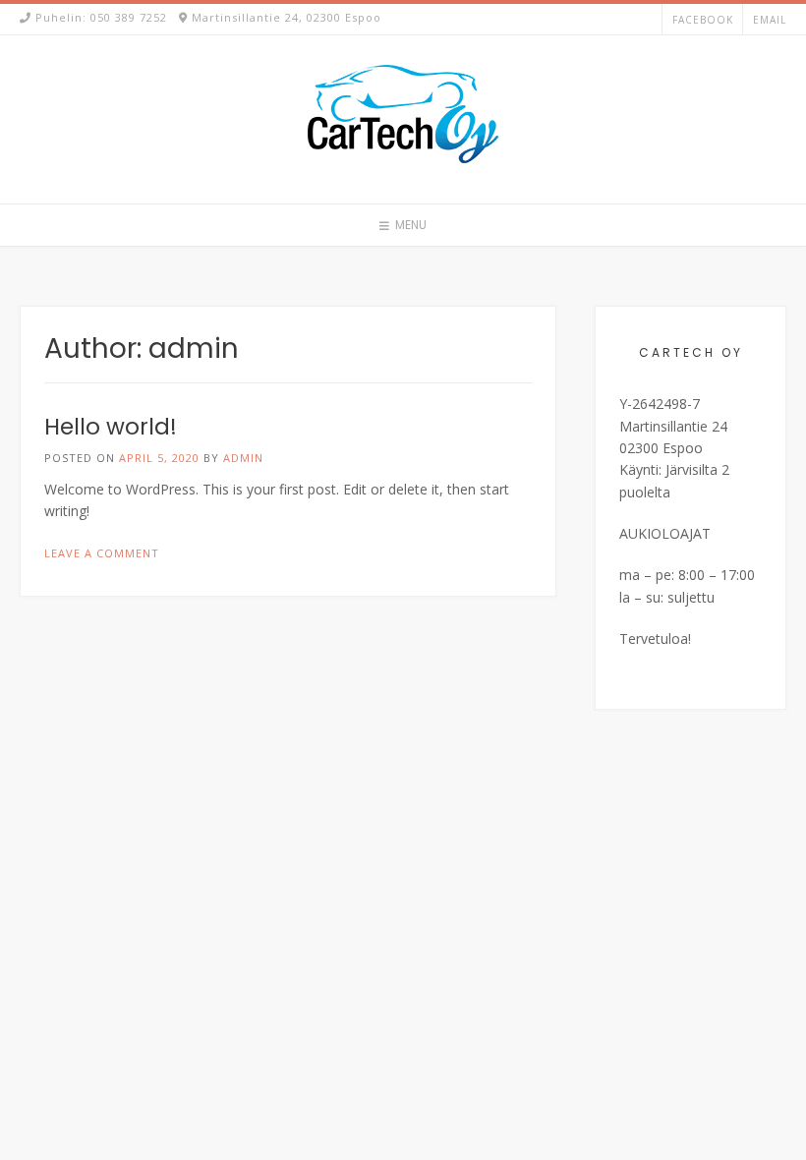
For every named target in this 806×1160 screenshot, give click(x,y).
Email (769, 20)
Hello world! (110, 426)
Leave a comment (101, 553)
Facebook (702, 20)
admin (243, 457)
